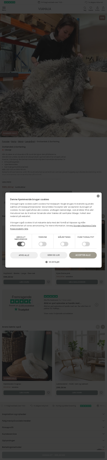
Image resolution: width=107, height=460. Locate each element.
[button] (53, 263)
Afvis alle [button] (24, 255)
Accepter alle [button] (83, 255)
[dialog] (53, 230)
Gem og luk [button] (54, 255)
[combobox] (98, 196)
